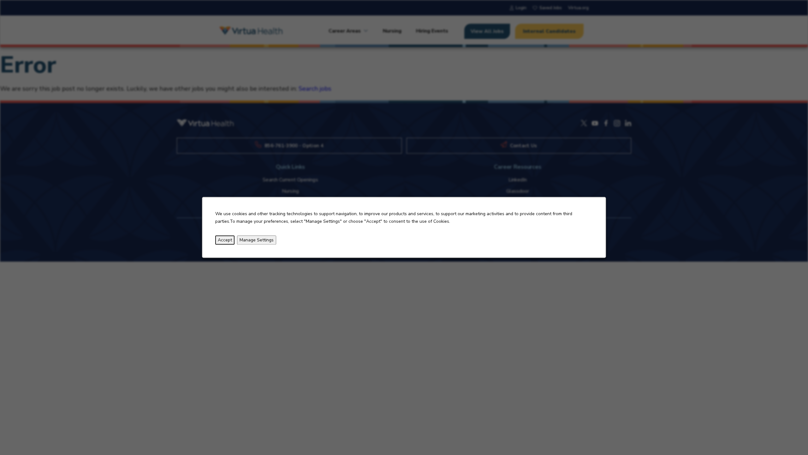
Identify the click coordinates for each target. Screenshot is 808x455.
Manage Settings (257, 240)
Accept (225, 240)
